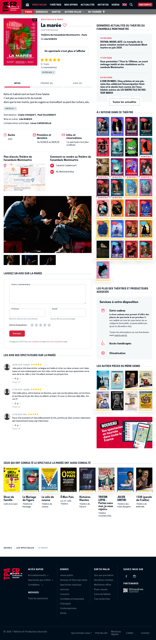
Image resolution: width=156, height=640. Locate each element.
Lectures (64, 589)
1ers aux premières (103, 575)
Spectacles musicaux (70, 584)
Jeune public (66, 575)
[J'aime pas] (18, 379)
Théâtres (55, 4)
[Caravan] (103, 126)
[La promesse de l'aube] (117, 400)
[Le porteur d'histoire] (131, 400)
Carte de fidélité (102, 594)
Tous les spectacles (38, 598)
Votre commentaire (20, 284)
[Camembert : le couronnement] (117, 126)
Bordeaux (42, 11)
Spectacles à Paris (52, 19)
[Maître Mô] (103, 147)
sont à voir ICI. (121, 335)
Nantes (56, 11)
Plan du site (101, 633)
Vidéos (115, 4)
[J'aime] (14, 378)
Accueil (8, 548)
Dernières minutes (103, 580)
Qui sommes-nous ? (81, 633)
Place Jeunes (101, 589)
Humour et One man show (73, 580)
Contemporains (49, 30)
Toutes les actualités (124, 102)
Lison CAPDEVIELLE (40, 123)
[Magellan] (117, 147)
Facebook (126, 576)
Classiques (65, 603)
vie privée (58, 341)
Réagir (15, 382)
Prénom (15, 309)
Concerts (64, 594)
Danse (63, 613)
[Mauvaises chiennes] (131, 126)
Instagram (134, 576)
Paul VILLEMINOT (46, 115)
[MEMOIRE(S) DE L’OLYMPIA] (146, 126)
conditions (35, 341)
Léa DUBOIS (50, 39)
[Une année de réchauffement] (131, 147)
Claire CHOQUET (27, 115)
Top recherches (102, 599)
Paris (28, 11)
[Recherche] (131, 5)
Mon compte (145, 5)
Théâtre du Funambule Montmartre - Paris (64, 35)
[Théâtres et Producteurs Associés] (27, 4)
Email (54, 309)
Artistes (103, 4)
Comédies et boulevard (72, 599)
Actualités (87, 4)
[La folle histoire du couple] (117, 380)
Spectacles (39, 4)
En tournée (94, 11)
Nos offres (71, 4)
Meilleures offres (102, 584)
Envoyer (17, 333)
